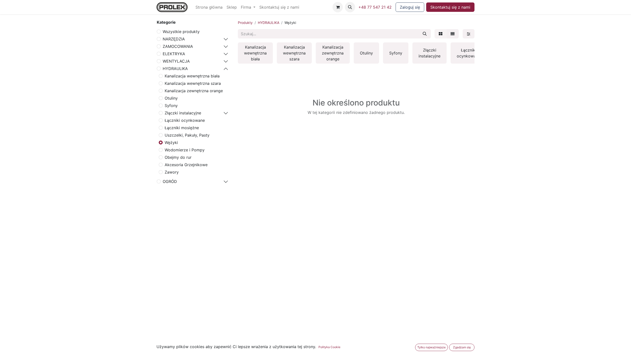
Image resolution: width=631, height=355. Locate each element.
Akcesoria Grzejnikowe (186, 164)
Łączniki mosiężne (182, 127)
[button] (350, 7)
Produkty (245, 22)
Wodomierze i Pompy (185, 149)
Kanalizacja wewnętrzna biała (192, 75)
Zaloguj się (410, 7)
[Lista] (452, 33)
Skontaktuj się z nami (450, 7)
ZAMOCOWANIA (178, 46)
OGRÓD (170, 181)
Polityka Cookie (329, 347)
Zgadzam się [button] (462, 347)
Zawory (172, 172)
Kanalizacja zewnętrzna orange (194, 90)
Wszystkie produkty (181, 31)
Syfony (171, 105)
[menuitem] (209, 7)
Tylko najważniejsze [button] (431, 347)
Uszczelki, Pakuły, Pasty (187, 135)
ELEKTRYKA (174, 53)
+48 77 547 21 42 (375, 7)
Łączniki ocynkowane (185, 120)
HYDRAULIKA (175, 68)
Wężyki (171, 142)
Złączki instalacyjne (183, 112)
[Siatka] (441, 33)
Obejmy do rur (178, 157)
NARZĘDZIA (174, 38)
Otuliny (171, 98)
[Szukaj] (425, 33)
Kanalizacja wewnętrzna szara (193, 83)
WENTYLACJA (176, 61)
